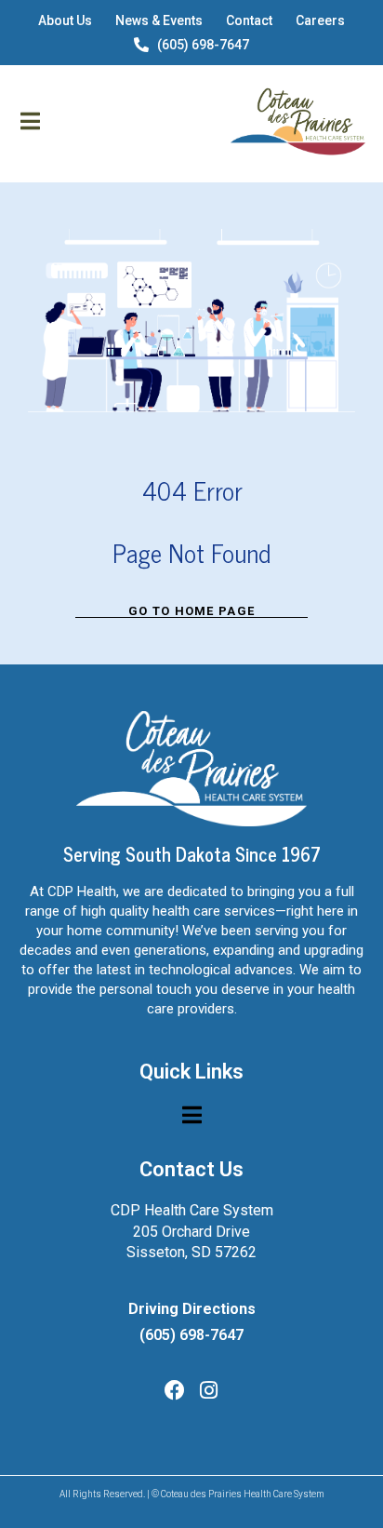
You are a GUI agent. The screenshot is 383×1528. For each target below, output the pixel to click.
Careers (320, 20)
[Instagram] (209, 1390)
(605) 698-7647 (203, 44)
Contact (249, 20)
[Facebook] (175, 1390)
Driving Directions (192, 1309)
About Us (65, 20)
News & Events (159, 20)
